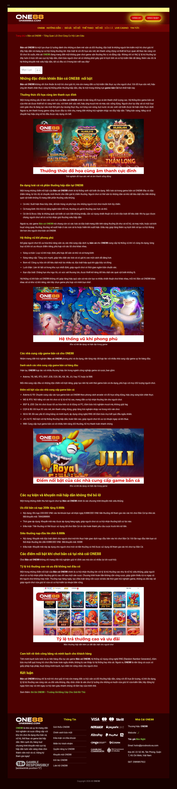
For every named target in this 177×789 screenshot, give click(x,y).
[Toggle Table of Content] (36, 70)
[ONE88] (30, 18)
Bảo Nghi (140, 739)
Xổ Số (76, 28)
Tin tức (135, 28)
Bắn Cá (109, 28)
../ (138, 732)
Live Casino (121, 28)
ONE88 (41, 28)
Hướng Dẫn (54, 28)
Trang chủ (20, 35)
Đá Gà (68, 28)
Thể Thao (87, 28)
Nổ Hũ (99, 28)
